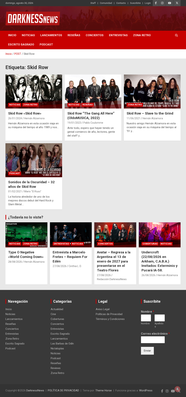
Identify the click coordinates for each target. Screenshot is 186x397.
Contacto (121, 3)
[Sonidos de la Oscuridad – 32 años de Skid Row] (33, 160)
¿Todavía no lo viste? (25, 217)
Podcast (46, 44)
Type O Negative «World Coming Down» (26, 254)
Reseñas (74, 35)
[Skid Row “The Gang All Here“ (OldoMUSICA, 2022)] (93, 91)
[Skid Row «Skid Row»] (33, 91)
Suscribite (135, 3)
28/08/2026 (15, 261)
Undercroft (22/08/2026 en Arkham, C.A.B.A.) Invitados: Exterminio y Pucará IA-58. (159, 261)
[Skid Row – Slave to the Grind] (152, 91)
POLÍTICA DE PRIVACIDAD (63, 390)
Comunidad (106, 3)
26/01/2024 (15, 118)
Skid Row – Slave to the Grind (150, 113)
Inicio (12, 35)
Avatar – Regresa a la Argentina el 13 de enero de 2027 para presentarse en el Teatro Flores (113, 261)
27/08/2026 (59, 266)
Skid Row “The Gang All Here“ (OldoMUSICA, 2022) (90, 115)
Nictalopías (57, 348)
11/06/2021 (133, 118)
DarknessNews (35, 390)
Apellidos (159, 325)
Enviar (147, 350)
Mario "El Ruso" (32, 191)
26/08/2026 (148, 275)
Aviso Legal (103, 309)
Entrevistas (118, 35)
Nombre (147, 311)
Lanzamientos (51, 35)
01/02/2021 (15, 191)
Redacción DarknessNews (112, 279)
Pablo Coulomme (93, 122)
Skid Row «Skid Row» (24, 113)
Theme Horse (103, 390)
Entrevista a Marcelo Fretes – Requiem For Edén (70, 256)
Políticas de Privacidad (109, 314)
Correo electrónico (155, 333)
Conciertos (95, 35)
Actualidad (57, 309)
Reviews (55, 368)
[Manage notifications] (177, 389)
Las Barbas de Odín (62, 343)
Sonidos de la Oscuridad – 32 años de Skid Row (31, 184)
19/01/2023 (74, 122)
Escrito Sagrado (21, 44)
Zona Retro (142, 35)
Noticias (28, 35)
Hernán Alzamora (34, 118)
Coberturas (150, 243)
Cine (53, 314)
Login (148, 3)
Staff (93, 3)
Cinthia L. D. (75, 266)
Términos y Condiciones (110, 319)
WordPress (145, 390)
